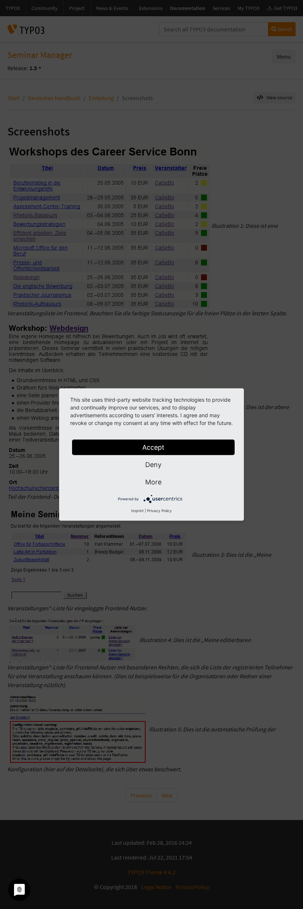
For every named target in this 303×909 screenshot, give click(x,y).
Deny (153, 465)
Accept (153, 447)
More (153, 482)
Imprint (137, 510)
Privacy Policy (159, 510)
